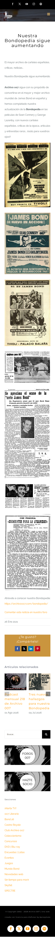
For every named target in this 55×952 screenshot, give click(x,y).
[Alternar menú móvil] (48, 14)
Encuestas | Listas (15, 852)
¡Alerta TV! (10, 808)
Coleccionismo (13, 835)
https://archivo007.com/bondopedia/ (26, 603)
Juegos (9, 863)
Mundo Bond (12, 868)
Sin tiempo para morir (17, 879)
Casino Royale (13, 824)
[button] (7, 694)
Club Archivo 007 (14, 830)
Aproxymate (45, 917)
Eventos (9, 857)
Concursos (11, 841)
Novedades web (14, 874)
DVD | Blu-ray (12, 846)
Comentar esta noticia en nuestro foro (26, 612)
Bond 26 (9, 819)
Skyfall (8, 885)
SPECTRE (10, 890)
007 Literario (12, 813)
